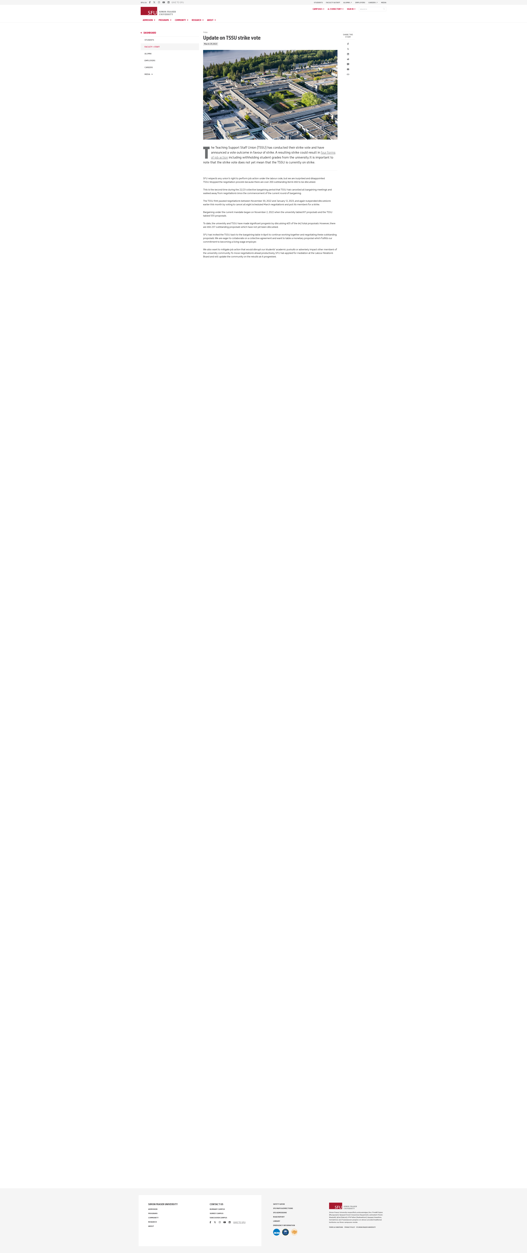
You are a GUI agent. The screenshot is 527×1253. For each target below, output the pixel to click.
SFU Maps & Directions (283, 1208)
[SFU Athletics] (276, 1232)
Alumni (347, 2)
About (210, 20)
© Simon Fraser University (366, 1227)
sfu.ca (144, 2)
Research (196, 20)
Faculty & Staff (333, 2)
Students (318, 2)
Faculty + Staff (152, 47)
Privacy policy (349, 1227)
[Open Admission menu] (155, 20)
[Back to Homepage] (158, 11)
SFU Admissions (280, 1212)
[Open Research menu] (203, 20)
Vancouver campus (218, 1218)
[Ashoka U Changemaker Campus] (294, 1232)
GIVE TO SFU (178, 2)
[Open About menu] (215, 20)
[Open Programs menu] (171, 20)
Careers (373, 2)
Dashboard (150, 32)
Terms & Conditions (336, 1227)
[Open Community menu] (188, 20)
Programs (164, 20)
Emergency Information (284, 1225)
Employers (360, 2)
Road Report (279, 1217)
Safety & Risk (279, 1204)
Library (276, 1221)
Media (383, 2)
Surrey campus (216, 1213)
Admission (148, 20)
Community (180, 20)
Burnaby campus (217, 1209)
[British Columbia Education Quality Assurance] (285, 1232)
